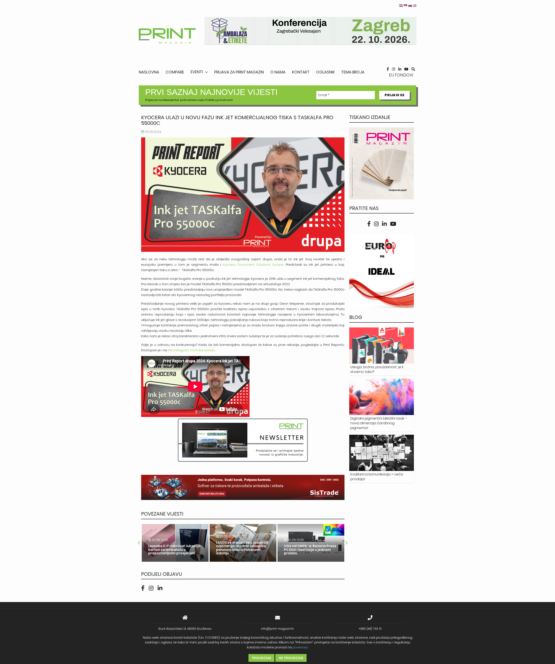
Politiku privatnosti (219, 100)
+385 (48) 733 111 (370, 629)
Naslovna (149, 72)
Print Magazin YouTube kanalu (191, 350)
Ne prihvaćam (291, 658)
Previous (139, 543)
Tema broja (352, 72)
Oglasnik (325, 72)
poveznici (300, 647)
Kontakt (301, 72)
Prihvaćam (261, 658)
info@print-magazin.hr (277, 629)
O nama (278, 72)
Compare (175, 72)
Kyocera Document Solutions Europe (253, 264)
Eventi (197, 72)
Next (346, 543)
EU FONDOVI (401, 75)
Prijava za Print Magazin (239, 72)
